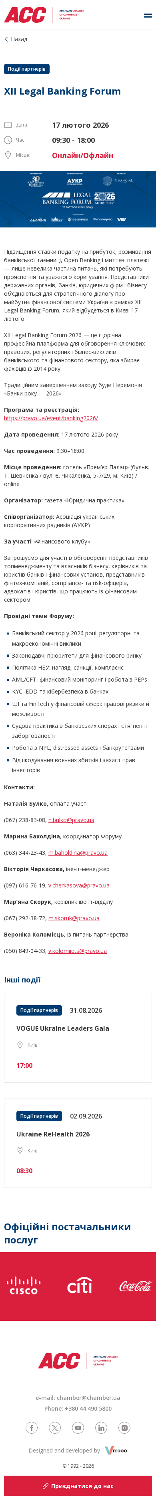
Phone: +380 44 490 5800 (78, 1408)
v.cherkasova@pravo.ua (79, 885)
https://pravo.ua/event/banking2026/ (51, 418)
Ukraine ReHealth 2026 (53, 1134)
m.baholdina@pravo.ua (78, 852)
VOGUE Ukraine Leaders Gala (62, 1028)
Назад (19, 39)
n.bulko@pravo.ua (71, 820)
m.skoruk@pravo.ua (74, 918)
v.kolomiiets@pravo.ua (77, 951)
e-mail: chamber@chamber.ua (78, 1397)
